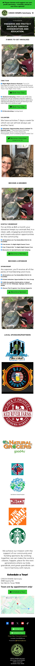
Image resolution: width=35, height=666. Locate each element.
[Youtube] (22, 623)
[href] (17, 605)
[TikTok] (27, 623)
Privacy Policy (11, 636)
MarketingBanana (21, 640)
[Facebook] (7, 623)
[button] (33, 13)
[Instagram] (12, 623)
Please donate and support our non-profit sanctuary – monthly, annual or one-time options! (17, 4)
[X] (17, 623)
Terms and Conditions (21, 636)
